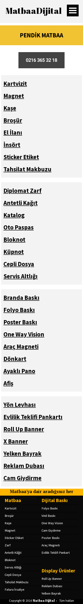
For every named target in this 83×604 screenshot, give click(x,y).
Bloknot (10, 560)
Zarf (8, 545)
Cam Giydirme (51, 530)
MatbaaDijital (34, 10)
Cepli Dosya (13, 575)
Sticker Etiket (14, 538)
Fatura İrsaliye (14, 589)
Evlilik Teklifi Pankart (56, 552)
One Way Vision (52, 523)
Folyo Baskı (50, 508)
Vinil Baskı (48, 516)
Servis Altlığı (13, 567)
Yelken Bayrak (51, 593)
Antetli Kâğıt (13, 552)
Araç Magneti (51, 545)
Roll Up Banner (52, 579)
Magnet (10, 530)
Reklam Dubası (52, 586)
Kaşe (8, 523)
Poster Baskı (50, 538)
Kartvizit (10, 508)
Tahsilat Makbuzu (16, 582)
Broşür (9, 516)
